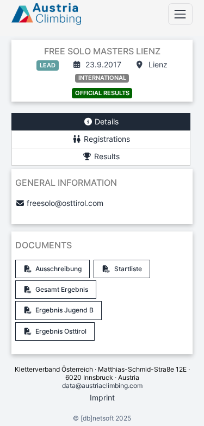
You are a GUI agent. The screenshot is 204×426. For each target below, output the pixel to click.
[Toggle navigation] (180, 13)
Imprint (102, 397)
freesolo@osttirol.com (65, 203)
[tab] (100, 122)
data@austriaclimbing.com (102, 385)
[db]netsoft (97, 418)
